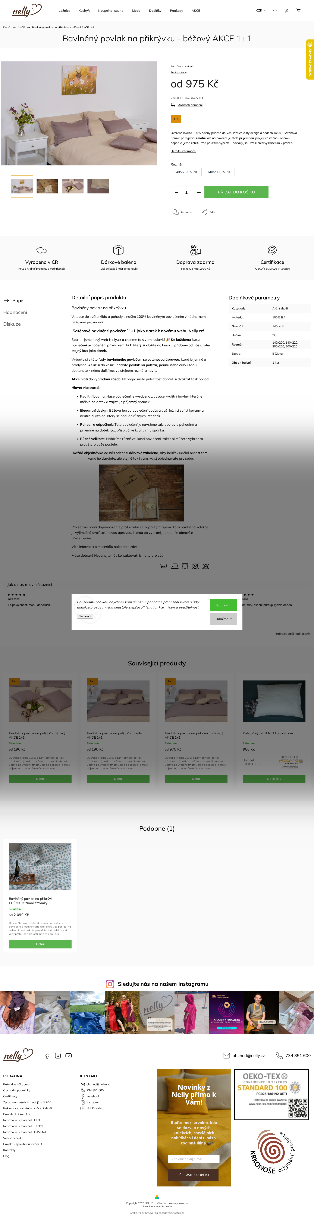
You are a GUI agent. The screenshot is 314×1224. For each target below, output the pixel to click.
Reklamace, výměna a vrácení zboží (27, 1108)
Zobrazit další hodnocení (292, 634)
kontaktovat (127, 555)
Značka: (178, 72)
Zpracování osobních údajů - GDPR (27, 1102)
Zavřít (290, 226)
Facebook (47, 1056)
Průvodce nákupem (16, 1084)
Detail (40, 779)
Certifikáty (10, 1096)
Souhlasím (223, 605)
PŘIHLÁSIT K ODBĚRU (193, 1175)
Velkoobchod (12, 1138)
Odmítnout (224, 619)
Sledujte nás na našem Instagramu (163, 983)
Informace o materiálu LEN (21, 1120)
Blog (6, 1156)
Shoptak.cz (177, 1212)
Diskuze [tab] (12, 324)
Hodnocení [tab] (15, 312)
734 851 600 (298, 1055)
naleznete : (125, 546)
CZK (259, 10)
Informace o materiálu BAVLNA (24, 1132)
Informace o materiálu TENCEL (24, 1126)
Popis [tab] (18, 300)
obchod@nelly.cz (249, 1055)
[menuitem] (64, 10)
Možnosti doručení (190, 105)
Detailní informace (183, 151)
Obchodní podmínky (16, 1090)
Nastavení (85, 616)
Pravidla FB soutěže (17, 1114)
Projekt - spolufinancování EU (23, 1144)
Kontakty (9, 1150)
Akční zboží (280, 308)
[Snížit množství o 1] (176, 192)
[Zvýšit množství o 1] (199, 192)
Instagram (58, 1056)
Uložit (180, 225)
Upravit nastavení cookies (157, 1206)
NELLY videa (68, 1056)
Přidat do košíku (236, 192)
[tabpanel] (40, 730)
